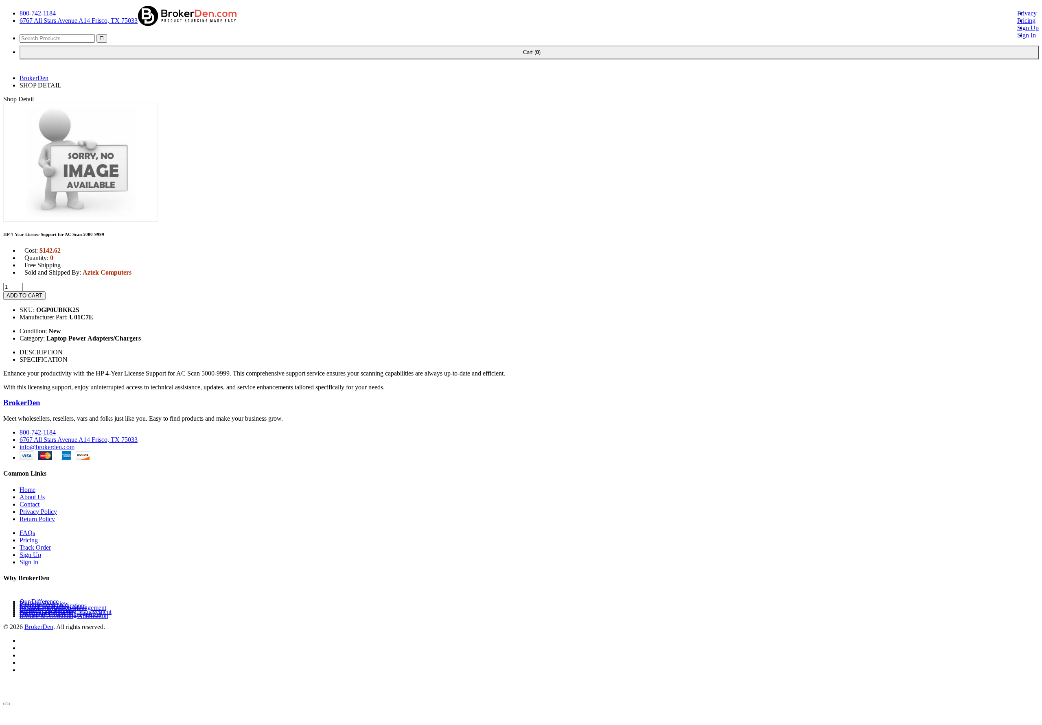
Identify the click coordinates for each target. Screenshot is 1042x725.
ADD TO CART (24, 296)
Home (27, 489)
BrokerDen (34, 77)
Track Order (35, 547)
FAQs (27, 532)
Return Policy (37, 518)
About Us (32, 497)
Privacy (1027, 13)
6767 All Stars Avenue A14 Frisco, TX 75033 (79, 20)
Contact (29, 504)
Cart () (529, 52)
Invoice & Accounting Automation (64, 615)
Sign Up (1028, 27)
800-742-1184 (38, 13)
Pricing (1026, 20)
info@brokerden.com (47, 446)
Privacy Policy (38, 511)
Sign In (1026, 35)
